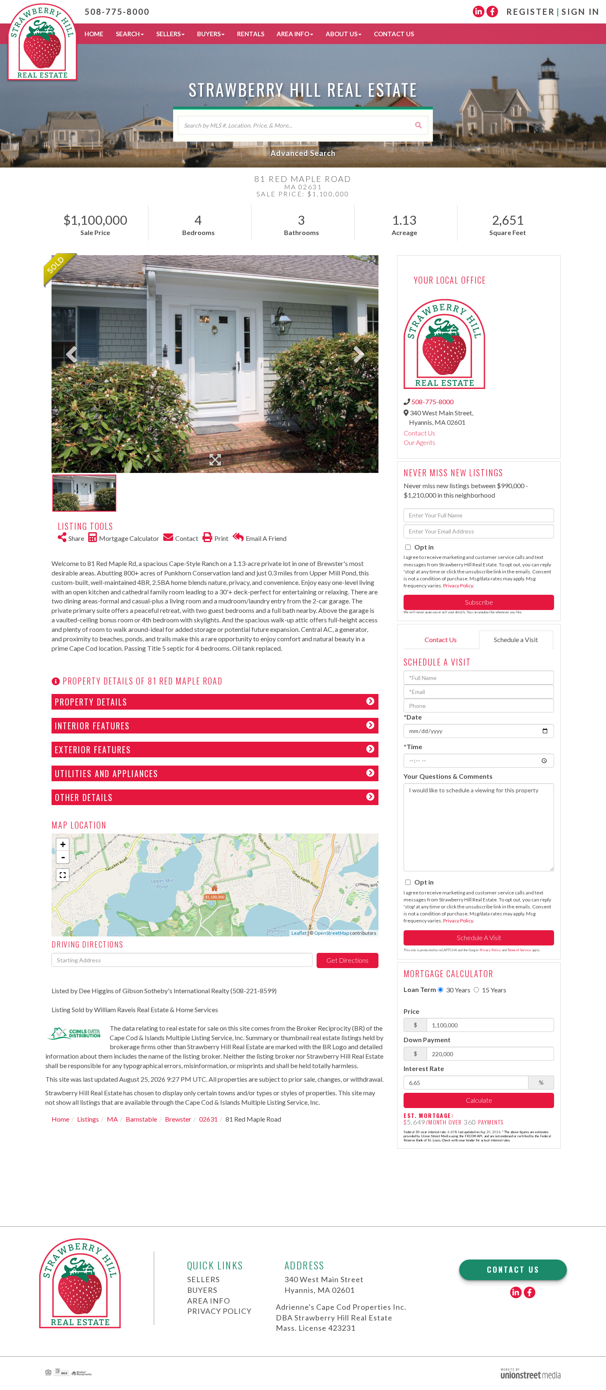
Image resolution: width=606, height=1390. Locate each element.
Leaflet (299, 933)
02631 (208, 1119)
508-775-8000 (117, 11)
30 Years (457, 990)
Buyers (202, 1290)
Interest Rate (424, 1068)
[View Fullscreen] (62, 875)
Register (530, 11)
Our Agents (419, 442)
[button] (418, 125)
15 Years (493, 990)
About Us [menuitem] (341, 33)
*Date (413, 717)
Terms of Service (519, 950)
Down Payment (427, 1039)
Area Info (208, 1300)
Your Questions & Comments (448, 776)
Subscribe (479, 602)
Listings (88, 1119)
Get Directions (347, 960)
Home (60, 1119)
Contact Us (419, 433)
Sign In (580, 11)
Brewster (178, 1119)
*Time (413, 746)
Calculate (479, 1100)
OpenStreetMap (331, 933)
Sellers (203, 1279)
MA (112, 1119)
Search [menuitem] (128, 33)
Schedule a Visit (516, 639)
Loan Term (420, 989)
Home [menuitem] (94, 33)
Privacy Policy (458, 585)
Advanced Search (303, 153)
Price (411, 1011)
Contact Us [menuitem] (394, 33)
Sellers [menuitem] (168, 33)
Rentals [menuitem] (250, 33)
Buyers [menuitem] (209, 33)
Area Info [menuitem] (293, 33)
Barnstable (141, 1119)
